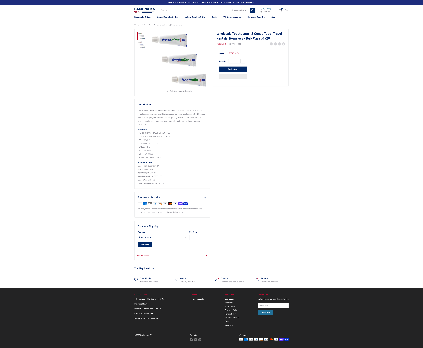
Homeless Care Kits (256, 17)
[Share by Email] (283, 44)
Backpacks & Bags (142, 17)
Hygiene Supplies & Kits (194, 17)
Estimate (145, 245)
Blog (227, 321)
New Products (198, 299)
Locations (229, 325)
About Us (229, 303)
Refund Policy (143, 256)
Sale (273, 17)
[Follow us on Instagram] (199, 339)
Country (141, 232)
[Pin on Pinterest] (275, 44)
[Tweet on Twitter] (279, 44)
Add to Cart (233, 69)
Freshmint (221, 44)
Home (136, 25)
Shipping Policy (231, 310)
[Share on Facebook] (271, 44)
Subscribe (265, 312)
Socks (214, 17)
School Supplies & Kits (167, 17)
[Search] (252, 10)
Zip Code (193, 232)
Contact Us (229, 299)
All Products (146, 25)
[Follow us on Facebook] (191, 339)
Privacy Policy (230, 306)
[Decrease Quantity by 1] (230, 61)
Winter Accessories (232, 17)
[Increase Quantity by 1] (243, 61)
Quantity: (223, 61)
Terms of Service (232, 317)
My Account (265, 11)
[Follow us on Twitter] (195, 339)
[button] (233, 76)
